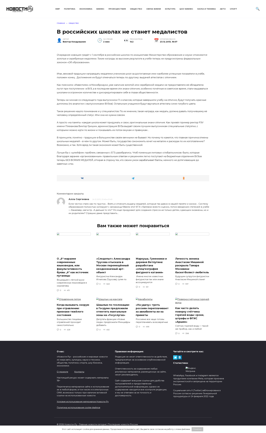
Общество (136, 9)
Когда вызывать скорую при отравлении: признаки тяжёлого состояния (73, 309)
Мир (57, 9)
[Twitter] (175, 357)
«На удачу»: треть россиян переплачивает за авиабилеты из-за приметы (152, 309)
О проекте (62, 372)
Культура (170, 9)
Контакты (79, 372)
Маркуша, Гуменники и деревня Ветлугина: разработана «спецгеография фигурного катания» (151, 265)
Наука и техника (206, 9)
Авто (223, 9)
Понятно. (197, 429)
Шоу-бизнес (186, 9)
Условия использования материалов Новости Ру (83, 401)
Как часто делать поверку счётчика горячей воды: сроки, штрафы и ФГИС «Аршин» (189, 315)
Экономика (85, 9)
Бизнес (100, 9)
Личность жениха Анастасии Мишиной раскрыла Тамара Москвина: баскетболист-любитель (192, 265)
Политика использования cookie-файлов (78, 407)
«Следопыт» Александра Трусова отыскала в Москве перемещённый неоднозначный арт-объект (113, 265)
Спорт (233, 9)
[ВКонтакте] (180, 357)
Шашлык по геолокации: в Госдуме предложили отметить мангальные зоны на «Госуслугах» (113, 309)
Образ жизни (153, 9)
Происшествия (117, 9)
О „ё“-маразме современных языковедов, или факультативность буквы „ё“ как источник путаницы (72, 267)
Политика (69, 9)
